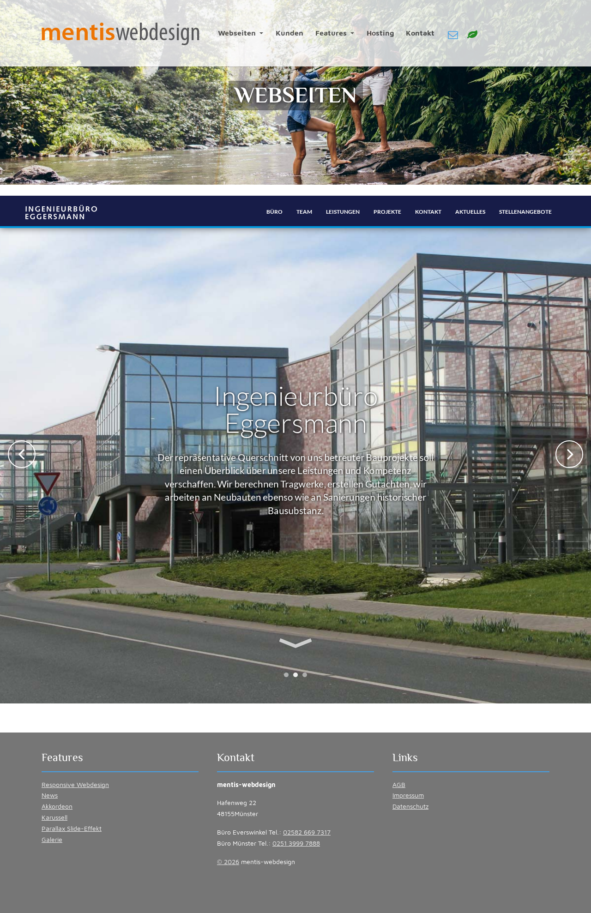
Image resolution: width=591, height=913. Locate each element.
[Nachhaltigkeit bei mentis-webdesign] (470, 25)
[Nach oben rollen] (572, 894)
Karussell (54, 817)
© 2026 (228, 861)
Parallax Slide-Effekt (72, 828)
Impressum (408, 795)
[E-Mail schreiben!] (450, 25)
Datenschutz (410, 806)
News (50, 795)
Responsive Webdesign (75, 784)
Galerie (52, 839)
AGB (398, 784)
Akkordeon (57, 806)
